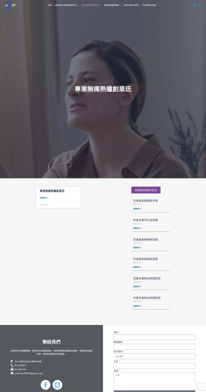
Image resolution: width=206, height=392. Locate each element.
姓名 (116, 332)
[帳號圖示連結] (194, 5)
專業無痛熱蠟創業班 (52, 191)
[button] (66, 5)
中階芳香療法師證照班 (147, 298)
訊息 (116, 370)
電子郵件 (118, 351)
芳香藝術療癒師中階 (145, 200)
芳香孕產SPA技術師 (145, 220)
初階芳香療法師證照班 (147, 278)
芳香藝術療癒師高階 (145, 259)
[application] (78, 5)
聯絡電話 (118, 341)
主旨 (116, 361)
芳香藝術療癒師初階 (145, 239)
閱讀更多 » (44, 197)
